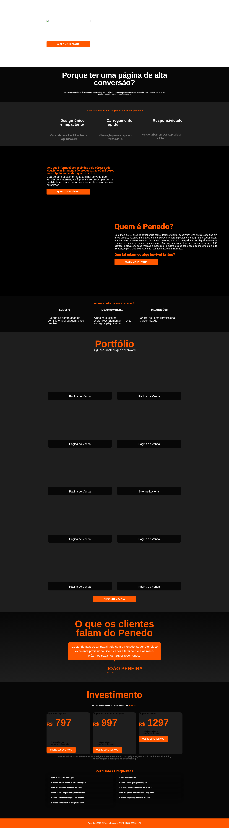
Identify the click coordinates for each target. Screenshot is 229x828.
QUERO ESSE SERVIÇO (61, 750)
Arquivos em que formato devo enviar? (136, 788)
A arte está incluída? (128, 778)
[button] (80, 777)
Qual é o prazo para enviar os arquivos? (137, 793)
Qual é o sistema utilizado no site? (66, 788)
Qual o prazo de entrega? (62, 778)
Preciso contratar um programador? (67, 803)
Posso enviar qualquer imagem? (133, 783)
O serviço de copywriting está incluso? (68, 793)
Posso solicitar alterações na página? (68, 798)
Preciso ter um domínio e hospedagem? (69, 783)
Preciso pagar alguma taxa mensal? (135, 798)
